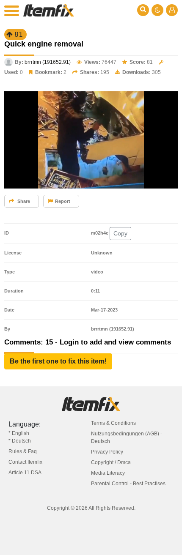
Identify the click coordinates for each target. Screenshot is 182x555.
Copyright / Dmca (111, 462)
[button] (58, 361)
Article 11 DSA (24, 473)
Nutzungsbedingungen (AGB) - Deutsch (126, 437)
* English (18, 433)
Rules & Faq (22, 451)
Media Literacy (108, 473)
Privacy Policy (107, 452)
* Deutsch (19, 441)
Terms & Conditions (113, 423)
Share (23, 201)
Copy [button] (120, 233)
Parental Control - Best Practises (128, 484)
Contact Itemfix (25, 462)
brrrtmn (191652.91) (48, 62)
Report (62, 201)
